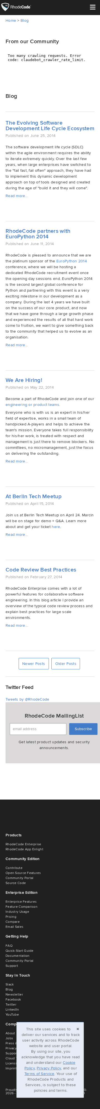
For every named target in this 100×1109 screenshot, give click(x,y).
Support (12, 966)
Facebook (13, 999)
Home (11, 20)
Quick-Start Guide (20, 951)
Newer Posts (33, 663)
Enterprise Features (21, 902)
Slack (10, 984)
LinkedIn (12, 1010)
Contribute (14, 868)
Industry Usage (17, 912)
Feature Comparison (22, 907)
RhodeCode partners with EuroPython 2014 (38, 234)
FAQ (9, 946)
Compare (13, 922)
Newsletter (14, 994)
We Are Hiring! (24, 380)
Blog (25, 20)
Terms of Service (39, 1073)
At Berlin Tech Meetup (34, 496)
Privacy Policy (49, 1068)
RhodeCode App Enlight (24, 849)
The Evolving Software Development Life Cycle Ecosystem (50, 126)
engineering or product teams (32, 404)
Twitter (11, 1005)
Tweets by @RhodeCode (27, 699)
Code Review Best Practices (41, 569)
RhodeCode (20, 7)
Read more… (17, 195)
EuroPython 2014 (71, 261)
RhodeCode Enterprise (23, 844)
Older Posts (65, 663)
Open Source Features (23, 873)
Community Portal (19, 878)
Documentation (18, 956)
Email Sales (14, 927)
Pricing (11, 917)
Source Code (16, 883)
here (56, 526)
